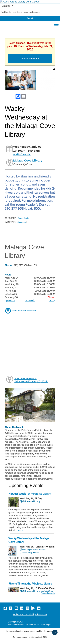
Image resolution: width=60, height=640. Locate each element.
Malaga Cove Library (27, 160)
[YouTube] (16, 608)
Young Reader (24, 218)
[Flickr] (21, 608)
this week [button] (30, 300)
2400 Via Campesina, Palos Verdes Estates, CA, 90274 (31, 380)
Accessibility (36, 631)
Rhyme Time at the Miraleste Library (30, 583)
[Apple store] (38, 608)
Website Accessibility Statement (30, 614)
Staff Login (46, 624)
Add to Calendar (22, 154)
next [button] (51, 300)
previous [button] (10, 300)
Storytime (22, 222)
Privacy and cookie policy (17, 631)
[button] (56, 24)
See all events (48, 593)
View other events (30, 58)
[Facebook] (5, 608)
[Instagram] (27, 608)
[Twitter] (10, 608)
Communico (49, 631)
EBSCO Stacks (26, 624)
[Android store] (33, 608)
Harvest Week (29, 493)
